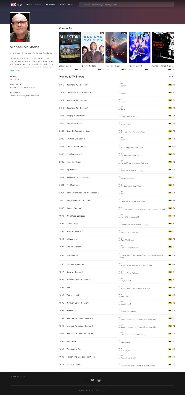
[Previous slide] (61, 47)
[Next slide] (172, 47)
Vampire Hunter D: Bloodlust (163, 66)
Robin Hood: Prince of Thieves (79, 334)
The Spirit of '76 (73, 349)
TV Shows (50, 4)
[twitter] (92, 381)
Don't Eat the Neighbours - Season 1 (82, 193)
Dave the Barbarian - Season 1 (80, 131)
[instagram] (99, 381)
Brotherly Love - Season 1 (77, 303)
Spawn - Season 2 (74, 247)
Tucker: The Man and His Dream (80, 357)
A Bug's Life (71, 239)
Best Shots (71, 341)
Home (29, 4)
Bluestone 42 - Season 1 (77, 108)
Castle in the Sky (74, 364)
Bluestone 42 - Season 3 (77, 85)
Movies (38, 4)
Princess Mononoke (75, 264)
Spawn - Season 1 (74, 272)
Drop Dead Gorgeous (75, 216)
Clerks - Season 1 (74, 208)
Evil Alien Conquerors (75, 139)
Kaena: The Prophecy (76, 146)
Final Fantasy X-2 (74, 154)
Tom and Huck (72, 295)
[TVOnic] (16, 4)
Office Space (72, 223)
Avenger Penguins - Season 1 (79, 326)
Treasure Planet (112, 66)
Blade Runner (72, 255)
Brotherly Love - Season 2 (78, 280)
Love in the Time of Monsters (79, 92)
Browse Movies (66, 4)
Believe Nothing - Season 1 (78, 177)
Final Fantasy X (135, 66)
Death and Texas (74, 123)
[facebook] (86, 381)
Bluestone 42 (65, 66)
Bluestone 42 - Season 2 (77, 100)
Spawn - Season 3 (74, 231)
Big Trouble (71, 169)
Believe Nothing (89, 66)
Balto (68, 287)
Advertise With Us (18, 376)
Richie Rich (71, 310)
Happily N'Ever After (75, 115)
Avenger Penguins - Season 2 (79, 318)
